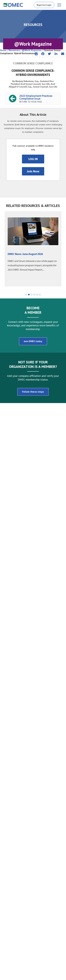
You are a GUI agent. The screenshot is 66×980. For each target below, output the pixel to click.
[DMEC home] (13, 4)
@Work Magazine (31, 50)
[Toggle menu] (59, 5)
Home (3, 50)
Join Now (33, 171)
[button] (36, 53)
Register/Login (44, 5)
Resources (14, 50)
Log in (33, 159)
